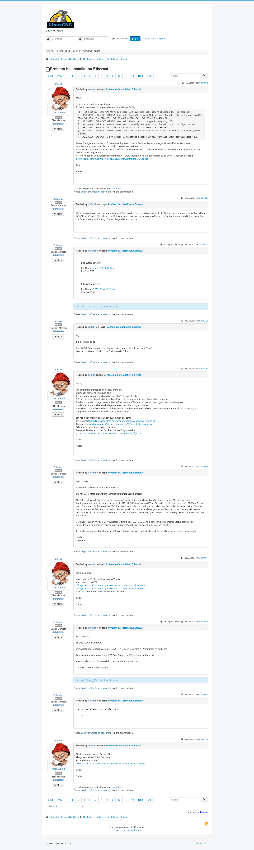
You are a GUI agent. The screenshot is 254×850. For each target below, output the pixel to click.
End (149, 75)
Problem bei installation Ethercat (123, 89)
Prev (59, 75)
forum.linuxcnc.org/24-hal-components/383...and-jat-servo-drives (119, 424)
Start (50, 75)
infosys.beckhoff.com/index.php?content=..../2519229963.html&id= (110, 588)
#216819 (204, 739)
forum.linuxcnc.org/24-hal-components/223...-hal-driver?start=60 (121, 420)
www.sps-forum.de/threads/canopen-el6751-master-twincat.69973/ (110, 763)
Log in (135, 38)
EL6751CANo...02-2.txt (103, 289)
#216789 (204, 368)
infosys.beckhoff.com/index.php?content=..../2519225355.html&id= (110, 585)
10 (119, 75)
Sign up (162, 38)
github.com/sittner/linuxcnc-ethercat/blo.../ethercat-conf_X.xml (108, 433)
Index (50, 50)
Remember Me (120, 38)
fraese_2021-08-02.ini (103, 268)
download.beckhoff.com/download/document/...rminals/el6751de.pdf (112, 158)
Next (140, 75)
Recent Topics (63, 50)
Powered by (119, 830)
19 (132, 75)
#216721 (204, 244)
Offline (58, 117)
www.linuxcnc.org (91, 50)
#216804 (204, 466)
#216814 (204, 621)
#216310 (204, 83)
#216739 (204, 320)
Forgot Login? (150, 38)
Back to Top (202, 843)
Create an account (99, 191)
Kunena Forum (133, 830)
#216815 (204, 694)
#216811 (204, 558)
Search (76, 50)
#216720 (204, 198)
